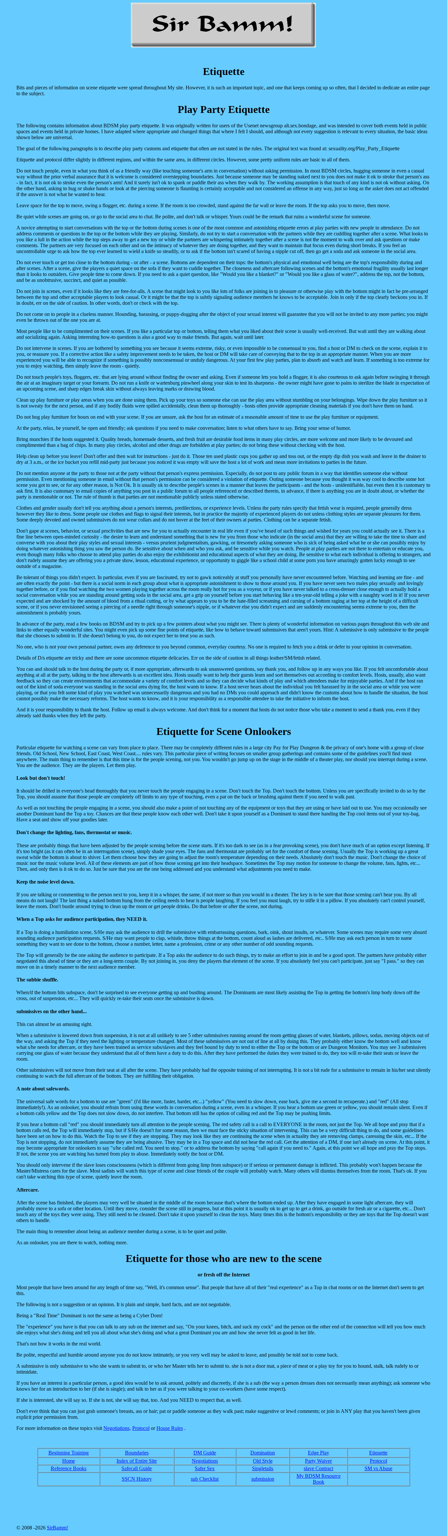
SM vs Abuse (378, 1468)
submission (262, 1479)
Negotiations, (117, 1428)
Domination (262, 1452)
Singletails (262, 1468)
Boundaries (137, 1452)
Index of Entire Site (136, 1461)
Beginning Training (68, 1452)
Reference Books (68, 1468)
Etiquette (378, 1452)
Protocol (141, 1428)
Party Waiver (318, 1461)
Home (68, 1461)
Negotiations (205, 1461)
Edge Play (318, 1452)
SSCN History (137, 1479)
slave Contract (318, 1468)
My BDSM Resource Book (318, 1479)
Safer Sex (205, 1468)
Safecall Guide (136, 1468)
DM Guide (204, 1452)
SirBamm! (57, 1527)
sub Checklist (205, 1479)
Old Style (263, 1461)
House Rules (169, 1428)
